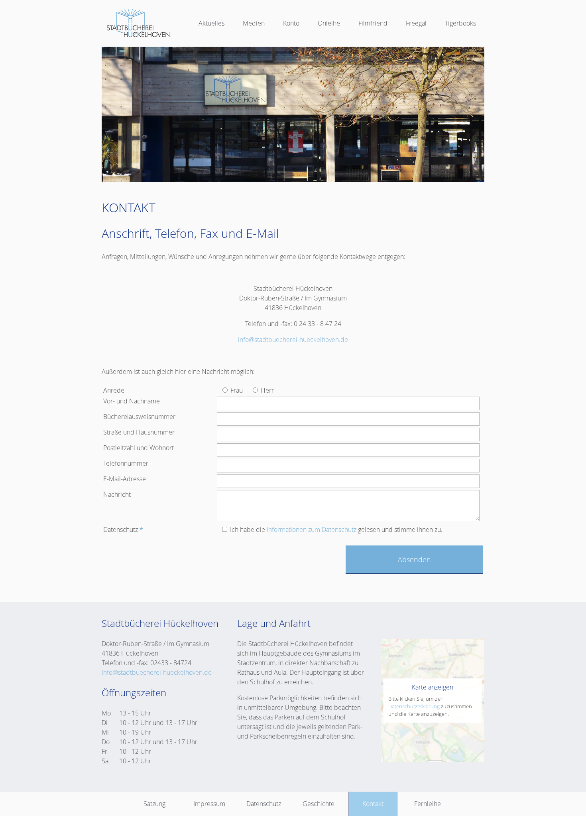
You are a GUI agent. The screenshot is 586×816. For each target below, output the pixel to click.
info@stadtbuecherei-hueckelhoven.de (293, 339)
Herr (266, 390)
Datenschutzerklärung (414, 706)
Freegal (416, 23)
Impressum (209, 803)
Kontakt (372, 803)
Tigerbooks (460, 23)
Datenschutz (263, 803)
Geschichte (318, 803)
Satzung (154, 803)
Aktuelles (211, 23)
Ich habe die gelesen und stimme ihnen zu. (335, 529)
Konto (291, 23)
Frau (236, 390)
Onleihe (329, 23)
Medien (254, 23)
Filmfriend (372, 23)
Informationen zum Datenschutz (311, 529)
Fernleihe (427, 803)
